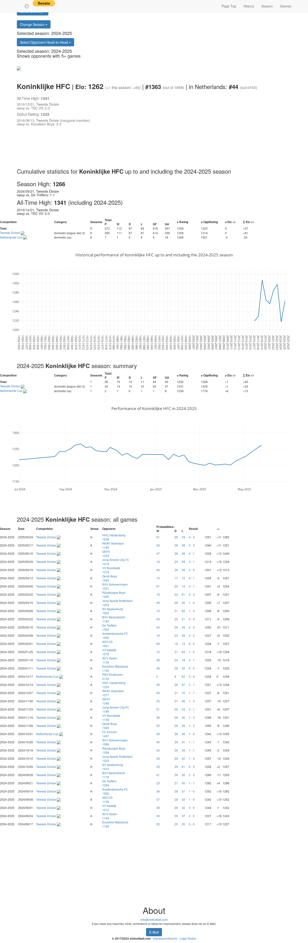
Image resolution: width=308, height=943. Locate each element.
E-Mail (154, 932)
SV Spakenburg (112, 611)
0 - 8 (192, 676)
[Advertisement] (149, 147)
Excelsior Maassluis (115, 668)
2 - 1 (192, 562)
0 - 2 (192, 594)
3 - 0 (192, 824)
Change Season (32, 24)
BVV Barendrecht (113, 619)
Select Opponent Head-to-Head (44, 42)
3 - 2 (192, 545)
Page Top (229, 6)
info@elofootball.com (154, 919)
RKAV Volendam (113, 545)
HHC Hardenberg (113, 537)
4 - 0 (192, 537)
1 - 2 (192, 726)
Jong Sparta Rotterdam (117, 603)
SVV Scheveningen (115, 586)
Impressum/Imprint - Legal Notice (174, 938)
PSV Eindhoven (112, 676)
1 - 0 (192, 603)
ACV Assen (109, 660)
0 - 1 (192, 578)
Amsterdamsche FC (115, 635)
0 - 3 (192, 627)
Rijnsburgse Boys (113, 594)
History (249, 6)
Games (285, 6)
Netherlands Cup (11, 237)
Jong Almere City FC (115, 562)
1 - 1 (192, 693)
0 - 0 (192, 619)
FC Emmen (109, 734)
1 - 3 (192, 611)
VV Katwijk (109, 652)
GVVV (106, 553)
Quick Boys (109, 578)
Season (267, 6)
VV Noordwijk (111, 570)
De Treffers (109, 627)
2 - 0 (192, 570)
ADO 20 (107, 644)
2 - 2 (192, 635)
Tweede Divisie (10, 233)
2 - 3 (192, 775)
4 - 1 (192, 553)
